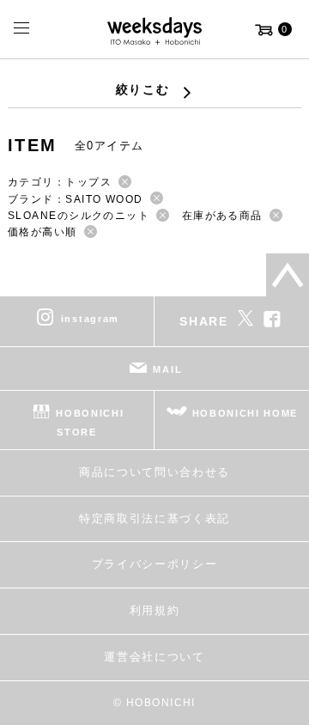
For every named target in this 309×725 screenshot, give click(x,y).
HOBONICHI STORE (90, 422)
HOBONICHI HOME (245, 413)
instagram (90, 319)
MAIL (167, 369)
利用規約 (155, 610)
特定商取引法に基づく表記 (154, 518)
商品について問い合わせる (154, 472)
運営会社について (154, 656)
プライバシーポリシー (155, 563)
